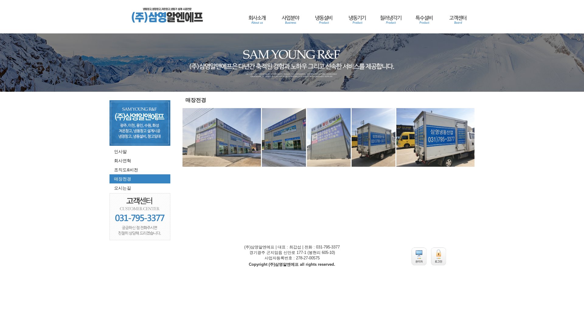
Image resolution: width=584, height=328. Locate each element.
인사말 (120, 151)
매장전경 (122, 178)
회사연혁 (122, 160)
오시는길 (122, 188)
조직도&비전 (126, 169)
